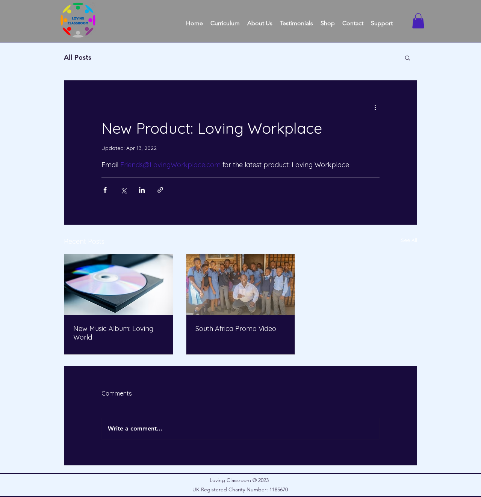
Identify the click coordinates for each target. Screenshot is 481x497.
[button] (418, 21)
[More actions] (375, 107)
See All (409, 240)
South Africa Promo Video (235, 328)
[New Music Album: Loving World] (118, 284)
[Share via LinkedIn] (141, 189)
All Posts (77, 57)
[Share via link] (160, 189)
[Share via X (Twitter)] (123, 189)
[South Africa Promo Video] (240, 284)
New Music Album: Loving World (113, 332)
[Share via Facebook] (105, 189)
